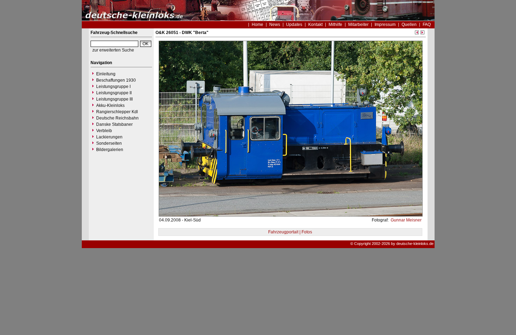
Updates (294, 24)
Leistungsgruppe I (113, 86)
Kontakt (315, 24)
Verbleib (104, 130)
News (274, 24)
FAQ (427, 24)
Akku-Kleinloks (110, 105)
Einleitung (105, 73)
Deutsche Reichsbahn (117, 118)
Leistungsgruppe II (114, 92)
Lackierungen (109, 137)
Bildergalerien (109, 149)
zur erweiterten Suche (113, 50)
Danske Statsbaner (114, 124)
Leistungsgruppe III (114, 99)
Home (257, 24)
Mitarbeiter (358, 24)
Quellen (409, 24)
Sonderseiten (109, 143)
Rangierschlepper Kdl (117, 111)
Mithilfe (335, 24)
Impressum (385, 24)
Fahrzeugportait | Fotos (290, 232)
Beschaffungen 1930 (116, 80)
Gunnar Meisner (406, 220)
